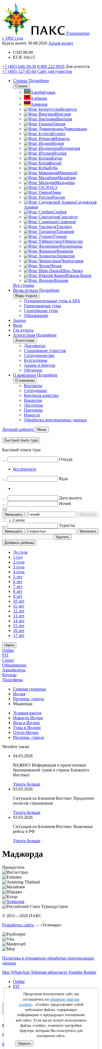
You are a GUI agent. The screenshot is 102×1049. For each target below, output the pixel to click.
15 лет (18, 625)
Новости (32, 415)
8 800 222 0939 (50, 66)
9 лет (17, 596)
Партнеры (33, 410)
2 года (18, 562)
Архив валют (60, 43)
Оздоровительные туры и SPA (52, 300)
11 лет (18, 606)
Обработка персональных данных (55, 420)
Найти (9, 645)
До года (20, 552)
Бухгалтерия (35, 360)
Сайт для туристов (54, 71)
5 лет (17, 576)
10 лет (18, 601)
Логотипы (33, 405)
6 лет (17, 581)
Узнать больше (26, 784)
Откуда (65, 459)
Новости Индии (28, 717)
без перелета (24, 469)
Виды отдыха (25, 290)
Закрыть (24, 1043)
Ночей (65, 503)
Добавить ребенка (19, 543)
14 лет (18, 620)
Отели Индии (26, 732)
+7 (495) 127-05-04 (19, 71)
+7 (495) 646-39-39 (19, 66)
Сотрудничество (39, 355)
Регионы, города (28, 737)
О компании (24, 375)
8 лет (17, 591)
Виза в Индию (26, 722)
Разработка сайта (18, 925)
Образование (36, 315)
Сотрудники (35, 390)
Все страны (23, 285)
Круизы (9, 675)
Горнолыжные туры (42, 305)
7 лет (17, 586)
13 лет (18, 616)
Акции (19, 320)
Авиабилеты (14, 670)
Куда (63, 478)
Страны (20, 80)
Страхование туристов (45, 350)
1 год (18, 557)
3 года (18, 567)
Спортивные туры (41, 310)
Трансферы (12, 679)
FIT (5, 655)
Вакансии (33, 400)
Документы (34, 345)
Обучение (33, 370)
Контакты (33, 385)
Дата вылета (70, 498)
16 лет (18, 630)
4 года (18, 571)
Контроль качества (41, 395)
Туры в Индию (27, 727)
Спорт (8, 660)
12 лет (18, 611)
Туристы (67, 525)
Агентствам (24, 335)
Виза (17, 325)
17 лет (18, 635)
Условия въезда (27, 713)
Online (8, 650)
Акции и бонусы (39, 365)
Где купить (23, 330)
